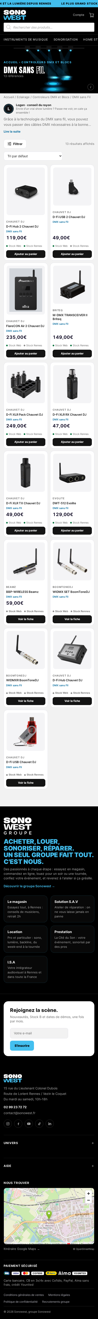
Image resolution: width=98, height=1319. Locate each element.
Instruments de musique (26, 39)
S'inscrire (22, 1045)
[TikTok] (39, 1124)
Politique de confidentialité (21, 1301)
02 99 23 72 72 (15, 1107)
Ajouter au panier (25, 254)
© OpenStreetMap (83, 1249)
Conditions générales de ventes (24, 1295)
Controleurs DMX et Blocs (51, 97)
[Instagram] (8, 1124)
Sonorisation (66, 39)
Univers (11, 1143)
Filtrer (18, 144)
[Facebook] (18, 1124)
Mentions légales (59, 1295)
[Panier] (91, 15)
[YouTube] (29, 1124)
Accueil (9, 97)
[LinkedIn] (50, 1124)
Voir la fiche (26, 619)
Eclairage (23, 97)
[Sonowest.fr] (15, 15)
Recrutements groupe (56, 1301)
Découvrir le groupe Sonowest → (29, 886)
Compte (78, 15)
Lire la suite (12, 131)
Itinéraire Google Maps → (22, 1249)
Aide (7, 1166)
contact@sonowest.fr (19, 1113)
